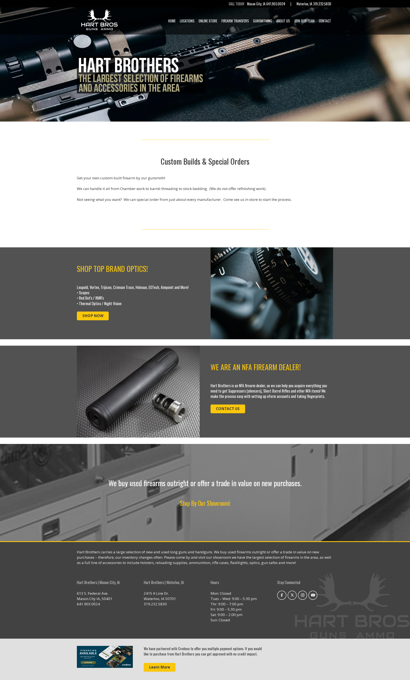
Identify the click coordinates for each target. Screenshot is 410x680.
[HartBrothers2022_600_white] (99, 21)
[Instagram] (302, 595)
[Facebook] (281, 595)
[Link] (105, 659)
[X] (292, 595)
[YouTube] (313, 595)
